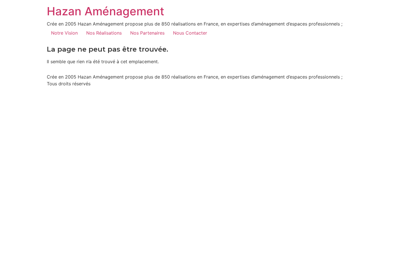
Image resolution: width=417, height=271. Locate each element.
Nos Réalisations (104, 33)
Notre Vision (64, 33)
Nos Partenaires (147, 33)
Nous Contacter (190, 33)
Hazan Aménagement (105, 11)
